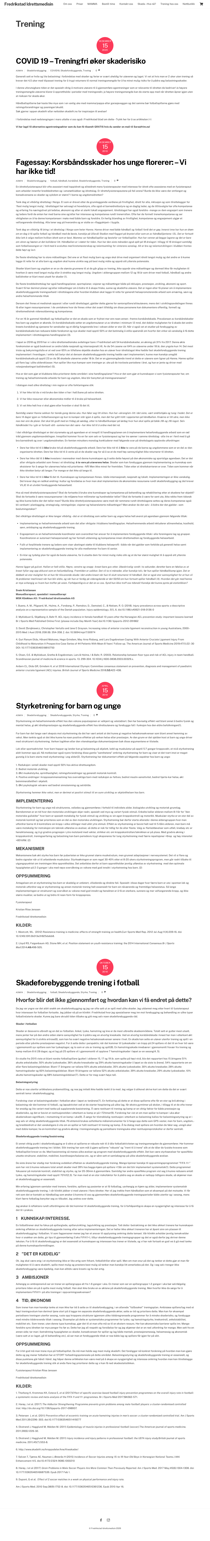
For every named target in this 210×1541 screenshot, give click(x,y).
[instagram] (108, 1519)
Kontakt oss (126, 3)
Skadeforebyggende (71, 70)
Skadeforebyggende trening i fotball (77, 982)
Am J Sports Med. (147, 1468)
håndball (62, 180)
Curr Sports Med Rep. (134, 931)
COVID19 (54, 70)
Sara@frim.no (141, 126)
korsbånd (73, 180)
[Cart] (201, 4)
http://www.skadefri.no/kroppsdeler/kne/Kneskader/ (49, 1449)
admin (19, 70)
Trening (87, 70)
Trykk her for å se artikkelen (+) (133, 119)
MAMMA (92, 3)
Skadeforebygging (36, 70)
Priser (79, 3)
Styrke (76, 715)
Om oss (67, 3)
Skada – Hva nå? (147, 3)
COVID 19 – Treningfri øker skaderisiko (81, 60)
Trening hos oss (169, 3)
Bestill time (108, 3)
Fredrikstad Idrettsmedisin (103, 1528)
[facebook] (101, 1519)
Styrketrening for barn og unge (68, 705)
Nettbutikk (189, 3)
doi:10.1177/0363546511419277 (62, 1419)
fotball (53, 180)
